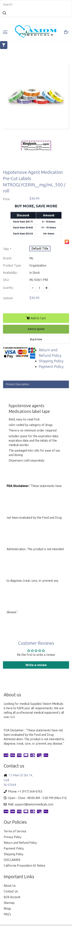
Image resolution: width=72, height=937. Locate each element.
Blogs (7, 908)
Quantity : (8, 287)
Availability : (10, 272)
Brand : (8, 258)
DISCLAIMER (12, 859)
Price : (7, 199)
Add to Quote (36, 329)
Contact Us (11, 891)
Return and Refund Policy (20, 842)
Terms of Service (15, 831)
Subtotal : (8, 298)
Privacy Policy (12, 837)
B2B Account (12, 897)
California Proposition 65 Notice (24, 865)
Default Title (40, 248)
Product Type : (12, 265)
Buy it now (36, 339)
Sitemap (9, 902)
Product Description (17, 384)
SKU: (6, 279)
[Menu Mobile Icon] (5, 32)
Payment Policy (51, 366)
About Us (10, 885)
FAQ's (7, 914)
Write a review (36, 665)
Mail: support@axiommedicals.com (30, 804)
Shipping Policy (51, 361)
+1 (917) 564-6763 (30, 791)
